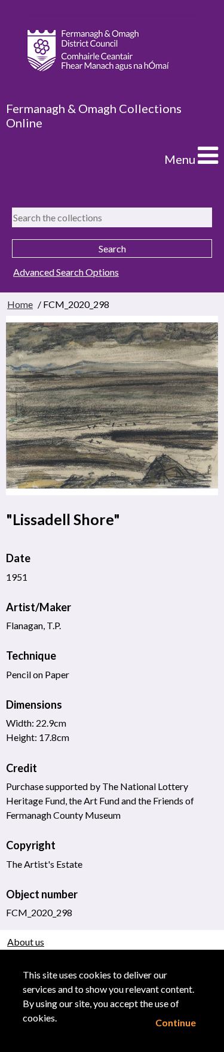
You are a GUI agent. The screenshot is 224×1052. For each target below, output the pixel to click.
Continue (175, 1022)
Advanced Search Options (66, 272)
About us (25, 941)
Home (20, 304)
